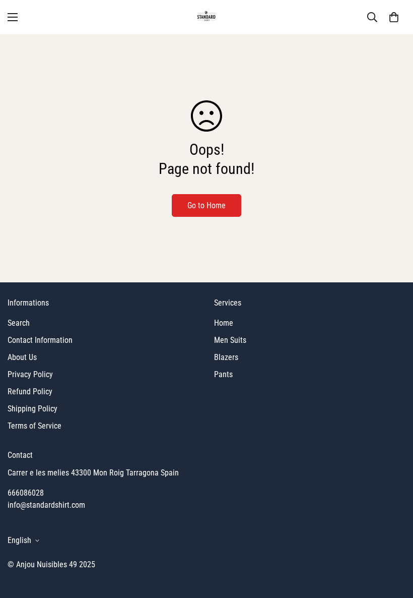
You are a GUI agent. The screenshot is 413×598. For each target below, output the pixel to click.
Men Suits (230, 340)
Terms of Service (34, 426)
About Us (22, 357)
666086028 (26, 493)
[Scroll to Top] (393, 543)
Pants (223, 374)
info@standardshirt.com (46, 505)
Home (223, 323)
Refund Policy (30, 391)
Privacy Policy (30, 374)
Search (19, 323)
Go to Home (206, 205)
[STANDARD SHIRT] (206, 17)
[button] (393, 17)
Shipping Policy (32, 408)
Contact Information (40, 340)
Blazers (226, 357)
